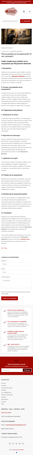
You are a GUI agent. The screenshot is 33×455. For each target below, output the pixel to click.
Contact (3, 401)
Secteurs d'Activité (6, 388)
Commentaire (5, 277)
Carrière (3, 397)
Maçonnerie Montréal (18, 449)
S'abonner (27, 370)
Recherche (27, 21)
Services (3, 385)
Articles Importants (7, 395)
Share (5, 248)
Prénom (4, 261)
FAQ (2, 404)
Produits (3, 390)
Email (3, 269)
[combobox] (16, 21)
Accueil (3, 383)
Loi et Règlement (6, 392)
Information (4, 399)
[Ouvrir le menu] (30, 11)
